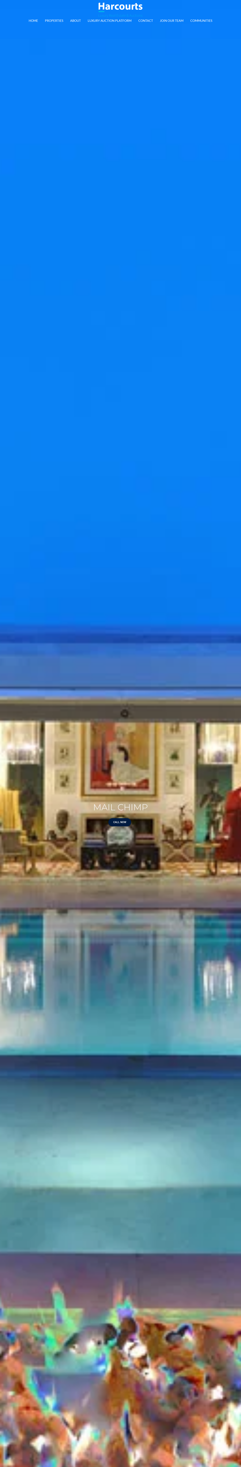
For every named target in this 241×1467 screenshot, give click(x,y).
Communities (201, 20)
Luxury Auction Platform (109, 20)
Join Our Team (171, 20)
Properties (54, 20)
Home (33, 20)
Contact (145, 20)
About (75, 20)
